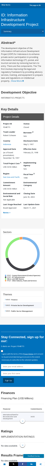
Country (6, 141)
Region (6, 173)
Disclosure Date (31, 141)
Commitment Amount (9, 183)
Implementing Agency (30, 164)
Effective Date (30, 149)
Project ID (7, 124)
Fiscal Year (29, 174)
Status (27, 124)
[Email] (4, 464)
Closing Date (29, 193)
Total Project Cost (12, 163)
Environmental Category (30, 183)
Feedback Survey (34, 456)
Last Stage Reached (12, 204)
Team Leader (9, 132)
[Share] (23, 464)
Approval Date (9, 149)
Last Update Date (32, 204)
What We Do (6, 5)
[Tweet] (13, 464)
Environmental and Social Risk (11, 194)
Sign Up (8, 380)
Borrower (28, 132)
